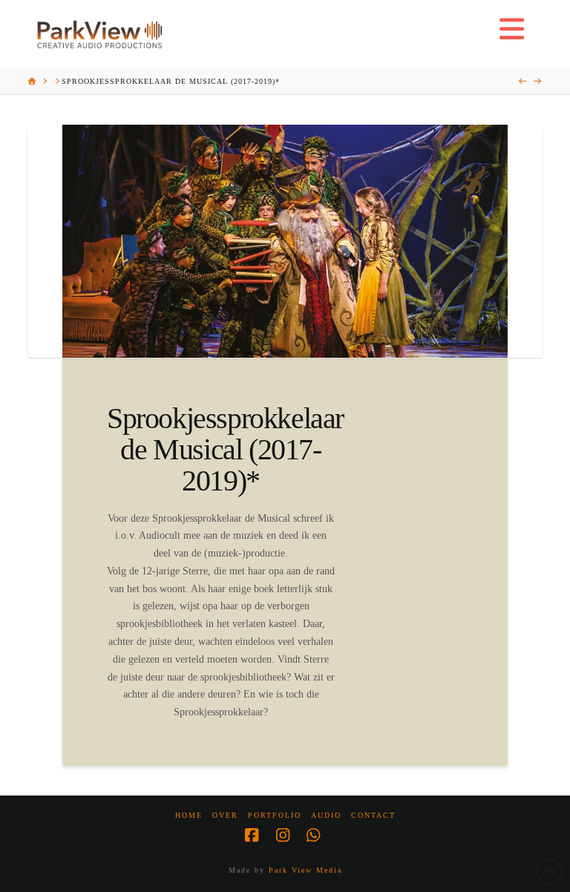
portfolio (274, 815)
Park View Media (305, 870)
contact (373, 815)
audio (326, 815)
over (225, 815)
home (189, 815)
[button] (512, 29)
